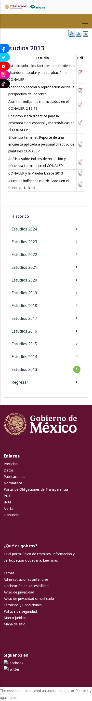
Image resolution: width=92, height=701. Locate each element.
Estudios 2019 (24, 293)
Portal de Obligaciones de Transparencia (36, 489)
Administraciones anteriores (26, 579)
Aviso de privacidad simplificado (29, 598)
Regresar (20, 382)
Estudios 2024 (24, 229)
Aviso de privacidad (19, 592)
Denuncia (11, 514)
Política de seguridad (20, 611)
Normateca (13, 483)
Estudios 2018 (24, 305)
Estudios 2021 (24, 267)
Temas (9, 573)
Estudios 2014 (24, 356)
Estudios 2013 (24, 369)
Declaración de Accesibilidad (26, 585)
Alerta (8, 508)
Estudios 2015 (24, 344)
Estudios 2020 (24, 280)
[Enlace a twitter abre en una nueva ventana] (11, 669)
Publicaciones (14, 476)
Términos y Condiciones (23, 605)
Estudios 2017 (24, 318)
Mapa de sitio (15, 624)
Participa (11, 463)
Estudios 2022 (24, 254)
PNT (7, 495)
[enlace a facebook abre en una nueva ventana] (13, 663)
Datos (9, 470)
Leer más (50, 560)
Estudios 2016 (24, 331)
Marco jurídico (15, 617)
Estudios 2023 (24, 241)
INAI (7, 502)
